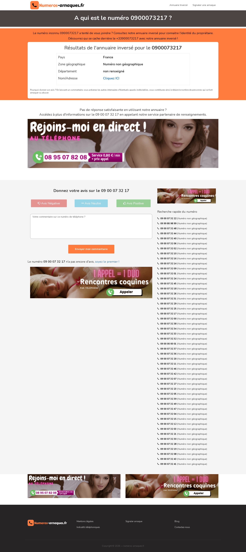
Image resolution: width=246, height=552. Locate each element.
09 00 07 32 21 (168, 434)
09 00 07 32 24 (168, 278)
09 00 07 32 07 (168, 378)
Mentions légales (85, 521)
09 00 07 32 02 (168, 248)
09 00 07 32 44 (168, 233)
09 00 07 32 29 (168, 303)
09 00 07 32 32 (168, 338)
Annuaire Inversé (179, 5)
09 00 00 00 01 (168, 343)
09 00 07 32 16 (168, 258)
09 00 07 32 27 (168, 383)
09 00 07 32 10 (168, 253)
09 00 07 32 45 (168, 283)
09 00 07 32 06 (168, 243)
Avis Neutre (92, 203)
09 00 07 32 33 (168, 333)
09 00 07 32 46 (168, 368)
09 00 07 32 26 (168, 293)
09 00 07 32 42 (168, 373)
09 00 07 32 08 (168, 454)
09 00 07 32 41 (168, 464)
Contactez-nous (182, 527)
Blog (177, 521)
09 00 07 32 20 (168, 358)
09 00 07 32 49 (168, 403)
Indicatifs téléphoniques (88, 527)
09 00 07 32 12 (168, 424)
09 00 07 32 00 (168, 318)
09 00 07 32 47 (168, 408)
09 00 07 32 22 (168, 218)
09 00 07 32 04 (168, 414)
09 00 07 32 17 (168, 313)
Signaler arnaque (134, 521)
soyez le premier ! (107, 262)
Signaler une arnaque (204, 5)
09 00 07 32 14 (168, 263)
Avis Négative (50, 203)
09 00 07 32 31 (168, 298)
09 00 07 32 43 (168, 459)
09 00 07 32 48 (168, 228)
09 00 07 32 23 (168, 388)
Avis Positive (135, 203)
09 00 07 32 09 (168, 268)
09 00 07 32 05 (168, 393)
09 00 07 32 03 (168, 429)
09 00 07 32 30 (168, 439)
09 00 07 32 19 (168, 449)
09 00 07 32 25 (168, 308)
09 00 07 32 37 (168, 348)
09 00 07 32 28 (168, 444)
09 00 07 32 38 (168, 323)
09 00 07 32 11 (168, 363)
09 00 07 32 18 (168, 288)
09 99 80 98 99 (168, 223)
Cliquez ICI (111, 78)
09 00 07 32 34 (168, 328)
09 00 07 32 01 (168, 273)
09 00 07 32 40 (168, 238)
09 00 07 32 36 (168, 353)
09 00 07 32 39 (168, 398)
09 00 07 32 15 (168, 419)
